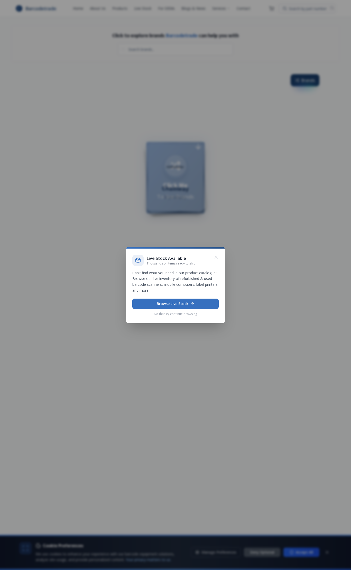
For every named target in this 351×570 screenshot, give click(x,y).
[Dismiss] (216, 257)
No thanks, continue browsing (175, 314)
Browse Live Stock (172, 303)
